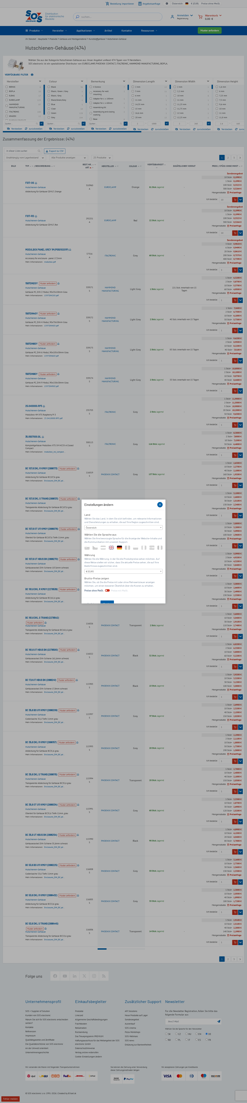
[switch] (107, 590)
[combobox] (123, 527)
